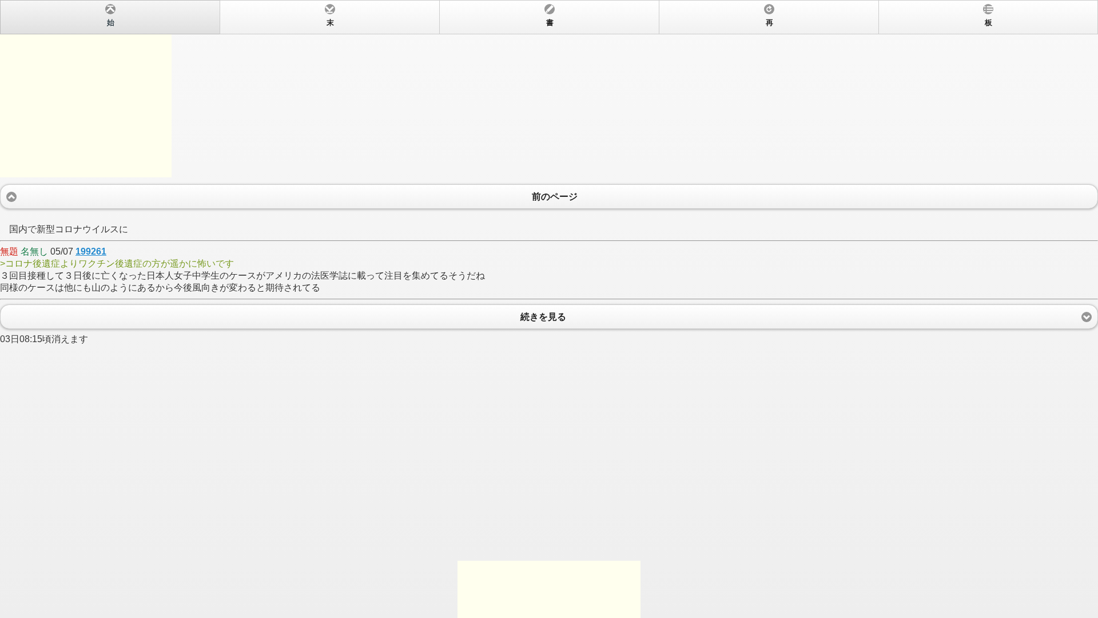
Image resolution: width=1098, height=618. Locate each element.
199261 (90, 251)
